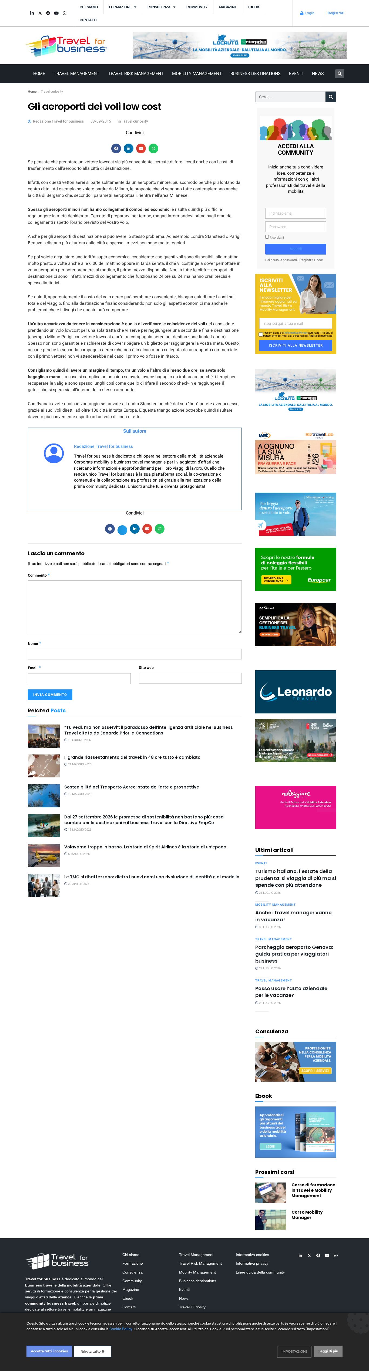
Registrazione (311, 260)
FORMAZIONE (120, 7)
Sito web (146, 668)
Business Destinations (255, 73)
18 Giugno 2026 (79, 740)
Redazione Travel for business (103, 446)
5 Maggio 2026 (78, 854)
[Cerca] (331, 97)
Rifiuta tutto (91, 1351)
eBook (253, 7)
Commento (39, 575)
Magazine (228, 7)
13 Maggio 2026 (79, 829)
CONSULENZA (158, 7)
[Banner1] (295, 624)
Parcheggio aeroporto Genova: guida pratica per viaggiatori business (294, 954)
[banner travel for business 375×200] (295, 807)
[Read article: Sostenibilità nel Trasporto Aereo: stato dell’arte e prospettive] (44, 795)
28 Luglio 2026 (269, 1003)
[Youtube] (56, 13)
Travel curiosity (52, 91)
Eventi (296, 73)
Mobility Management (197, 73)
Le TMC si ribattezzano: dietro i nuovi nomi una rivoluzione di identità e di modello (151, 877)
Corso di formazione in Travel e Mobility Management (313, 1190)
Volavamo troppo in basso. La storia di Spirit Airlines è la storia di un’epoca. (145, 847)
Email (34, 668)
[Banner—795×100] (240, 45)
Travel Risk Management (136, 73)
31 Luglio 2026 (269, 893)
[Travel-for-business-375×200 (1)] (295, 569)
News (318, 73)
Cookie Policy (120, 1329)
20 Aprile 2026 (78, 884)
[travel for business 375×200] (295, 452)
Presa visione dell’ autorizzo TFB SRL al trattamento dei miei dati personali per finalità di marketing (298, 334)
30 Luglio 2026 (269, 927)
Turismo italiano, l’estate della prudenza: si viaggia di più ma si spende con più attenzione (295, 878)
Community (197, 7)
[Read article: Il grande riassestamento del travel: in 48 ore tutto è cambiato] (44, 766)
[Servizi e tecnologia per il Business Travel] (295, 691)
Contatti (88, 20)
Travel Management (76, 73)
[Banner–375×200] (295, 390)
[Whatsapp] (64, 13)
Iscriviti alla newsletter (296, 345)
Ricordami (276, 237)
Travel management (273, 939)
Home (39, 73)
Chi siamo (89, 7)
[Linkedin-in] (32, 13)
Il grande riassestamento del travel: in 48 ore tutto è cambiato (132, 757)
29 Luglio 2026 (269, 968)
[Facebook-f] (48, 13)
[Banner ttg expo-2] (295, 740)
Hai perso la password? (281, 260)
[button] (339, 73)
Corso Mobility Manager (307, 1214)
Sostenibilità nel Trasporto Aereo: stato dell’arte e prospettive (131, 787)
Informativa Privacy (296, 333)
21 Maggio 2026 (79, 764)
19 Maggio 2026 (79, 794)
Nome (35, 643)
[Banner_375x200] (295, 514)
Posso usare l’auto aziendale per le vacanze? (291, 991)
